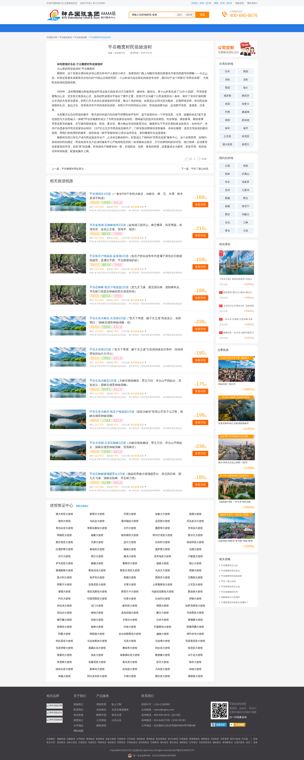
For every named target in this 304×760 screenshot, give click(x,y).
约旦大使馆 (64, 598)
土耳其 (227, 136)
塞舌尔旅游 (235, 739)
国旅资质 (239, 3)
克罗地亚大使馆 (162, 556)
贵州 (227, 190)
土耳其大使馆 (195, 584)
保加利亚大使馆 (195, 542)
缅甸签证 (164, 742)
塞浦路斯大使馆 (64, 570)
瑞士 (245, 87)
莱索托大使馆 (64, 655)
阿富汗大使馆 (64, 584)
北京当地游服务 (120, 709)
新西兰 (245, 144)
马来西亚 (215, 739)
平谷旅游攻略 (80, 37)
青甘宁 (245, 206)
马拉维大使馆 (162, 640)
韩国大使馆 (162, 605)
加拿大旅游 (110, 739)
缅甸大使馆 (97, 612)
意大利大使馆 (64, 577)
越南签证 (217, 742)
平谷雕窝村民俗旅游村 (231, 576)
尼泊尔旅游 (173, 739)
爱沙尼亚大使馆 (64, 542)
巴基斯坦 (154, 742)
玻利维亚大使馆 (129, 535)
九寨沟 (245, 190)
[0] (190, 158)
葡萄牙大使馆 (129, 563)
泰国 (227, 120)
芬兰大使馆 (64, 556)
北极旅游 (71, 739)
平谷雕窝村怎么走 (229, 565)
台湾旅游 (80, 739)
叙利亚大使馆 (129, 605)
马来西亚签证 (205, 742)
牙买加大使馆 (195, 528)
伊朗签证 (121, 742)
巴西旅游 (121, 739)
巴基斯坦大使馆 (162, 626)
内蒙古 (245, 214)
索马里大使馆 (129, 662)
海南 (245, 165)
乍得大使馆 (130, 676)
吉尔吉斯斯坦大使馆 (130, 633)
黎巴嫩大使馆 (64, 619)
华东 (227, 181)
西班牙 (245, 95)
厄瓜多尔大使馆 (195, 521)
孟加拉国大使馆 (129, 612)
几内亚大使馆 (162, 669)
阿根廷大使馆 (64, 535)
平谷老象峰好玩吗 (229, 592)
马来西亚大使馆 (195, 612)
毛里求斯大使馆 (64, 647)
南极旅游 (61, 739)
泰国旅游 (150, 739)
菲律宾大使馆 (64, 626)
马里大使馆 (130, 640)
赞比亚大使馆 (162, 676)
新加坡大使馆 (195, 591)
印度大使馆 (130, 598)
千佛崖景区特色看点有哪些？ (234, 602)
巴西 (227, 112)
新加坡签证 (144, 742)
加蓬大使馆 (64, 676)
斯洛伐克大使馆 (97, 570)
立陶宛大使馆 (195, 577)
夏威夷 (245, 112)
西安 (227, 214)
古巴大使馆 (130, 528)
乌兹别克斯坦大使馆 (162, 591)
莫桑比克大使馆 (97, 647)
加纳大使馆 (195, 669)
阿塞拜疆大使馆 (195, 626)
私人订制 (116, 704)
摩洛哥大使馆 (129, 647)
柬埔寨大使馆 (195, 619)
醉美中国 (101, 714)
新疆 (227, 206)
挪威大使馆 (97, 563)
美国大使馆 (195, 514)
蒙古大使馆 (162, 612)
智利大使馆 (64, 521)
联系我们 (78, 709)
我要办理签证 (82, 506)
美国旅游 (100, 739)
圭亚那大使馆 (162, 521)
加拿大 (245, 103)
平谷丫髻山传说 (199, 168)
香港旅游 (90, 739)
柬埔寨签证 (227, 742)
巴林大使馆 (130, 626)
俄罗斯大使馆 (162, 549)
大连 (245, 230)
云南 (227, 165)
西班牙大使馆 (162, 577)
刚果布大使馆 (97, 669)
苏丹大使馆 (162, 662)
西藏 (227, 198)
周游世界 (101, 704)
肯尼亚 (245, 136)
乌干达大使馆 (195, 655)
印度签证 (92, 742)
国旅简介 (78, 704)
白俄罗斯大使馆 (64, 549)
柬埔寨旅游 (194, 739)
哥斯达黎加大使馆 (97, 528)
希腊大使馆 (130, 577)
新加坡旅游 (161, 739)
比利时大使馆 (162, 542)
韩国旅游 (141, 739)
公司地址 (78, 725)
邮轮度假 (101, 725)
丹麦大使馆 (97, 542)
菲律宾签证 (132, 742)
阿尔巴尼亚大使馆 (162, 535)
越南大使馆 (162, 633)
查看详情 (200, 204)
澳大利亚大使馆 (64, 514)
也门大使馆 (97, 605)
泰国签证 (183, 742)
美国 (179, 15)
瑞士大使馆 (195, 563)
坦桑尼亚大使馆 (97, 662)
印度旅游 (183, 739)
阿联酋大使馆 (97, 633)
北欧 (245, 79)
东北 (227, 222)
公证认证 (116, 720)
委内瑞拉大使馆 (129, 521)
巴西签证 (82, 742)
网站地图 (78, 730)
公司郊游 (101, 720)
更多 (141, 207)
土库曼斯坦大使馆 (162, 584)
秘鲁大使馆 (97, 535)
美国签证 (61, 742)
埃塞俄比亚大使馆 (130, 655)
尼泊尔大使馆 (64, 612)
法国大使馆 (195, 549)
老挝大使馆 (97, 619)
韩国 (245, 71)
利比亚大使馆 (162, 647)
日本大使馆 (162, 619)
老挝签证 (111, 742)
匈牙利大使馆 (97, 577)
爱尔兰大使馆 (195, 535)
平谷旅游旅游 (65, 37)
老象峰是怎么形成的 (230, 597)
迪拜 (245, 128)
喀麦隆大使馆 (162, 655)
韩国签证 (102, 742)
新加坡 (245, 120)
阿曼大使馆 (64, 633)
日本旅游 (131, 739)
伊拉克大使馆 (64, 605)
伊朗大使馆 (195, 598)
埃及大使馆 (97, 655)
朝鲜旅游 (205, 739)
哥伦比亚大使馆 (64, 528)
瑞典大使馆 (162, 563)
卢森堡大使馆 (195, 556)
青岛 (227, 230)
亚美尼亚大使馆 (97, 584)
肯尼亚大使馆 (195, 647)
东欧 (227, 79)
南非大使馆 (195, 662)
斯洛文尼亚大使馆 (130, 570)
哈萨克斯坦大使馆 (195, 605)
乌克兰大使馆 (162, 570)
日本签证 (193, 742)
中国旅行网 (51, 37)
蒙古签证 (174, 742)
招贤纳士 (78, 720)
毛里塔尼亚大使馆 (195, 640)
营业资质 (78, 714)
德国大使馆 (130, 549)
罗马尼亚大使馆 (64, 563)
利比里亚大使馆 (64, 640)
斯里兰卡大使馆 (129, 591)
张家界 (245, 181)
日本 (227, 71)
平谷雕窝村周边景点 (73, 168)
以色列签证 (239, 742)
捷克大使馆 (130, 556)
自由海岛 (101, 709)
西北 (245, 198)
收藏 (204, 158)
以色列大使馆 (162, 598)
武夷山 (245, 173)
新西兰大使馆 (97, 514)
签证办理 (116, 714)
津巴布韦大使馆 (195, 633)
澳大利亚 (227, 144)
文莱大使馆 (130, 584)
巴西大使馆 (130, 514)
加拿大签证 (72, 742)
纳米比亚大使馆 (64, 669)
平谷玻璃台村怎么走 (230, 586)
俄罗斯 (189, 15)
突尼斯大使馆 (64, 662)
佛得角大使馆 (195, 676)
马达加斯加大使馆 (97, 640)
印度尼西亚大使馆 (97, 598)
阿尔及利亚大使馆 (97, 676)
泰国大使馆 (64, 591)
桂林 (227, 173)
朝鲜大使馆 (97, 626)
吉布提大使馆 (129, 669)
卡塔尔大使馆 (129, 619)
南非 (227, 128)
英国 (227, 87)
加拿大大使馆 (162, 514)
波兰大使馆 (130, 542)
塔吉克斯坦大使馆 (97, 591)
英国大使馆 (195, 570)
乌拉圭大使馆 (97, 521)
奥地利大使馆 (97, 549)
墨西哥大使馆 (162, 528)
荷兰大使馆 (97, 556)
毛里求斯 (224, 739)
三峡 (245, 222)
